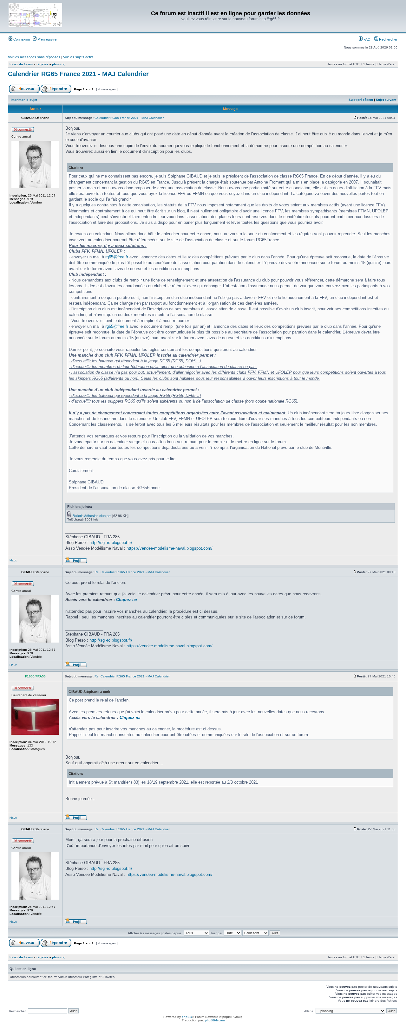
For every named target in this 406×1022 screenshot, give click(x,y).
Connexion (21, 39)
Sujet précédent (361, 99)
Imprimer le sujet (24, 99)
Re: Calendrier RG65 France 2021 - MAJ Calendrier (132, 572)
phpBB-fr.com (215, 1020)
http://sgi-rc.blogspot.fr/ (110, 542)
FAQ (366, 39)
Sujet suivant (386, 99)
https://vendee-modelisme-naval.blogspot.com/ (170, 548)
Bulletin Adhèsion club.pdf (92, 516)
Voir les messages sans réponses (34, 57)
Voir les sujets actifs (78, 57)
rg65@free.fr (116, 257)
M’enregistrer (47, 39)
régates (42, 64)
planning (58, 64)
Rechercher (387, 39)
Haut (13, 560)
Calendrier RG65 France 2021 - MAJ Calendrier (78, 73)
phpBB (187, 1017)
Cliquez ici (126, 599)
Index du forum (21, 64)
